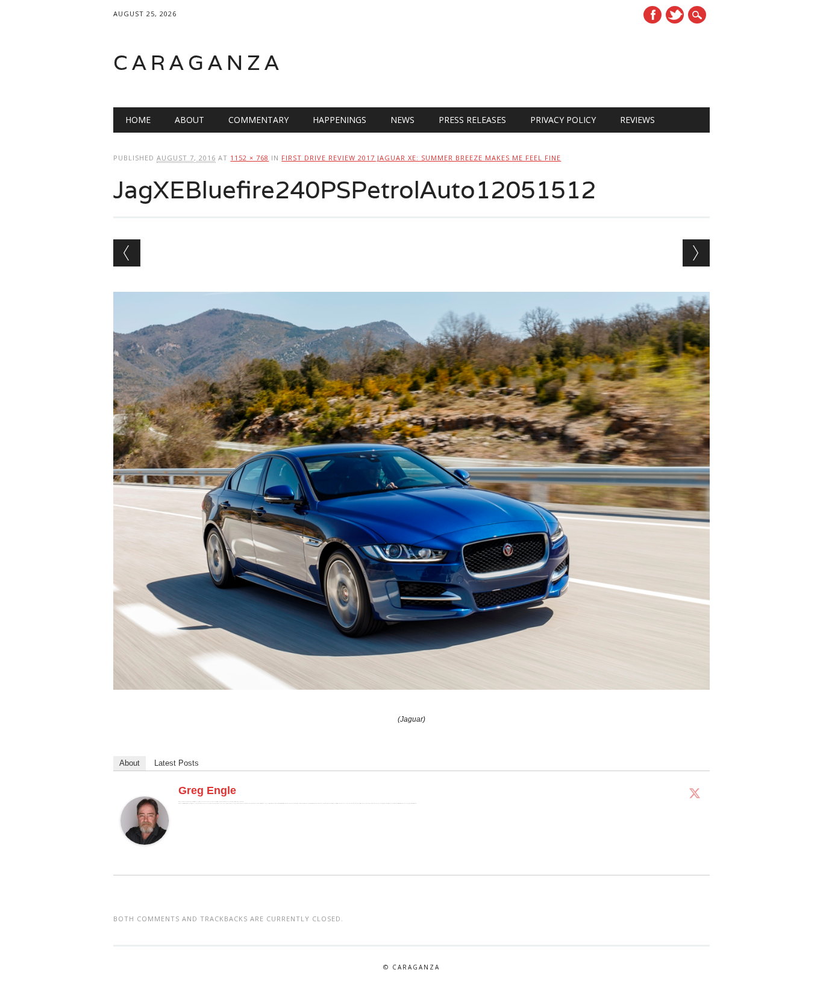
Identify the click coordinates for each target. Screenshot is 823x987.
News (402, 119)
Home (138, 119)
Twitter (675, 15)
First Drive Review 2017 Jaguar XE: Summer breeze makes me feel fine (421, 157)
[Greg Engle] (144, 856)
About (189, 119)
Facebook (652, 15)
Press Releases (472, 119)
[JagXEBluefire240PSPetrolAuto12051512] (411, 701)
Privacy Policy (563, 119)
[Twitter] (694, 793)
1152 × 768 (249, 157)
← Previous (126, 252)
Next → (696, 252)
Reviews (637, 119)
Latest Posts (176, 763)
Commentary (258, 119)
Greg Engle (207, 790)
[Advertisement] (557, 63)
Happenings (339, 119)
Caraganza (198, 62)
